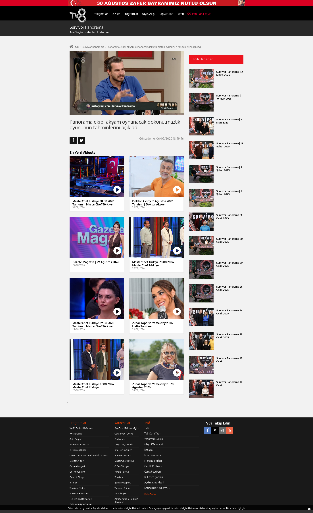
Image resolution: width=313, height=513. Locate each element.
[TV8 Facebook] (207, 430)
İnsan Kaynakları (153, 455)
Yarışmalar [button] (101, 14)
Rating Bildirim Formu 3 (157, 487)
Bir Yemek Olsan (78, 449)
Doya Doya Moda (123, 444)
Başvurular (166, 14)
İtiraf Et (73, 482)
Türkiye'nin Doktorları (81, 498)
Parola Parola (121, 471)
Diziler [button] (116, 14)
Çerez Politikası (152, 471)
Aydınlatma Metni (154, 482)
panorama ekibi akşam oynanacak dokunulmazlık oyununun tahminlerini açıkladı (154, 46)
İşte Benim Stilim (123, 449)
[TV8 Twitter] (215, 430)
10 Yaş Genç (76, 433)
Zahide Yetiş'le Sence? (81, 504)
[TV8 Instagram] (222, 430)
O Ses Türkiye (121, 466)
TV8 (146, 428)
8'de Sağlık (75, 439)
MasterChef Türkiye (124, 460)
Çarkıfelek (119, 439)
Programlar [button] (131, 14)
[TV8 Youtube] (229, 430)
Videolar (90, 32)
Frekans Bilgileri (153, 460)
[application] (127, 83)
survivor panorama (93, 46)
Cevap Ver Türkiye (123, 433)
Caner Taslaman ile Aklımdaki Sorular (89, 455)
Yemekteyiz (120, 493)
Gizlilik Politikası (153, 466)
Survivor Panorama (79, 493)
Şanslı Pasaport (122, 482)
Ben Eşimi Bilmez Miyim (126, 428)
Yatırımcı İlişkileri (153, 438)
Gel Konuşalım (77, 471)
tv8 (77, 46)
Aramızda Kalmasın (79, 444)
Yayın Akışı (148, 14)
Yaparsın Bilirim (122, 488)
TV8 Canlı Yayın (201, 14)
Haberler (103, 32)
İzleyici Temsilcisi (153, 444)
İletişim (148, 449)
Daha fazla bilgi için (235, 508)
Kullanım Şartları (153, 477)
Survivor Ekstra (77, 488)
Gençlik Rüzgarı (77, 477)
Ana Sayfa (76, 32)
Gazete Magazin (78, 466)
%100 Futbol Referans (81, 428)
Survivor (118, 477)
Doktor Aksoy (77, 460)
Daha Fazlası (150, 494)
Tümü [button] (180, 14)
